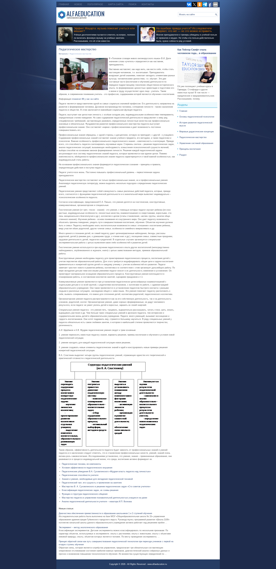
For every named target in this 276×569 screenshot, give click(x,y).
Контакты (148, 4)
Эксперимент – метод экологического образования (83, 527)
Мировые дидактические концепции (196, 131)
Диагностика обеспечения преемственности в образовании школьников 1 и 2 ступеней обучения (105, 513)
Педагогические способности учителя (80, 475)
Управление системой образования (196, 143)
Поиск (132, 4)
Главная (64, 4)
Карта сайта (115, 4)
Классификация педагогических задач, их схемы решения (90, 490)
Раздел (183, 155)
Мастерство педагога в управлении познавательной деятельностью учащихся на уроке (104, 497)
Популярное (95, 4)
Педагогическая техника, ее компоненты (81, 464)
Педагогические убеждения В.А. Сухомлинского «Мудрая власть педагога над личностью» (106, 471)
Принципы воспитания (190, 149)
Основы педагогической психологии (196, 116)
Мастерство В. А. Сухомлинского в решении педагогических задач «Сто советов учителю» (106, 486)
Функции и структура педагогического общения (84, 494)
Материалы (63, 54)
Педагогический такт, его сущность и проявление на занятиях (92, 482)
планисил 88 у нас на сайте (85, 99)
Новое (78, 4)
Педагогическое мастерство (193, 137)
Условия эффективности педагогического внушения (87, 467)
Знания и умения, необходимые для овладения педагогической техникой (97, 479)
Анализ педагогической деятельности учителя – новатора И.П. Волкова (97, 501)
